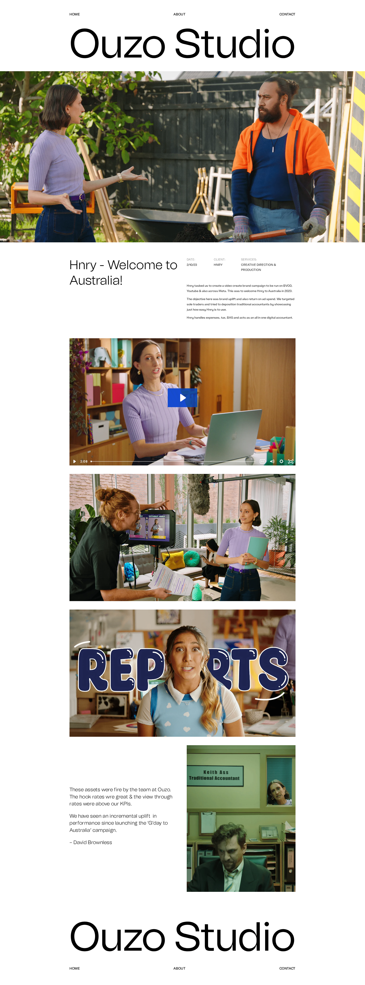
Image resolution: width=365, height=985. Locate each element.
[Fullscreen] (291, 461)
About (179, 14)
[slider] (173, 461)
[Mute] (272, 461)
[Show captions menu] (262, 461)
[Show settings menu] (281, 461)
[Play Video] (74, 461)
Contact (287, 14)
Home (74, 14)
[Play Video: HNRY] (182, 397)
